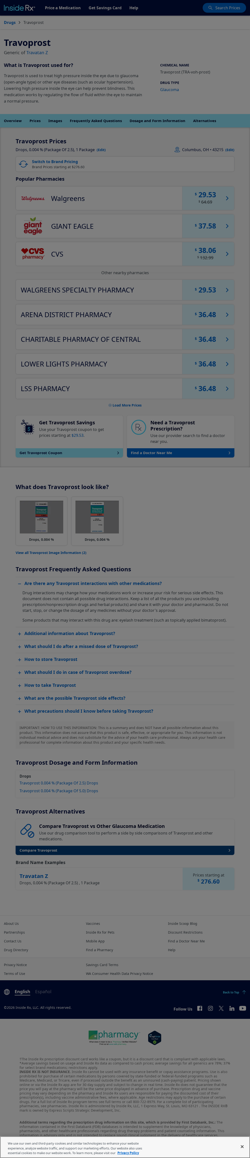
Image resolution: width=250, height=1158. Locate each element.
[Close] (242, 1146)
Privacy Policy (128, 1153)
